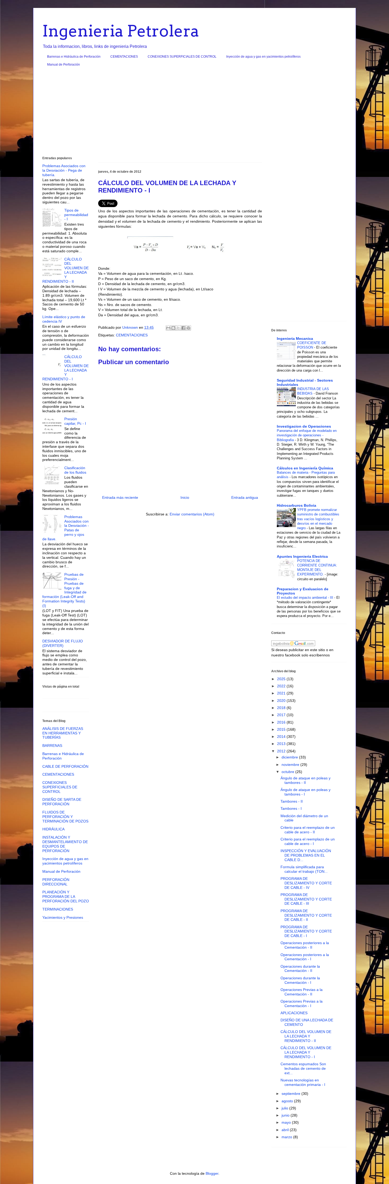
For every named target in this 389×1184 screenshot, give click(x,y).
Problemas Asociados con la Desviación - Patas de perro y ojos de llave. (65, 528)
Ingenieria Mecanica (295, 338)
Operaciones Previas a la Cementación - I (302, 1003)
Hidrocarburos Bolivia (296, 505)
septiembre (291, 1093)
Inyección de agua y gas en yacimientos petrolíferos (263, 56)
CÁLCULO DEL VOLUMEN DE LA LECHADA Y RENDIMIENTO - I (65, 368)
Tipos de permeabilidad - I (76, 214)
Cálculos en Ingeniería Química (305, 468)
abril (286, 1130)
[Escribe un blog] (173, 328)
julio (285, 1108)
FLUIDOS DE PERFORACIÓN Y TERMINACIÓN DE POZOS (65, 816)
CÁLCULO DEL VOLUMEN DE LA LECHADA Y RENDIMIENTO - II (65, 270)
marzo (287, 1137)
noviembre (291, 764)
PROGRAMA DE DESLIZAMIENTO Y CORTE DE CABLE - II (306, 915)
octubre (288, 772)
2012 (282, 751)
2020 (282, 700)
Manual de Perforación (63, 64)
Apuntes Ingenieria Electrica (302, 556)
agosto (288, 1101)
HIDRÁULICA (53, 829)
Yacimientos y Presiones (62, 917)
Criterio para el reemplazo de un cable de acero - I (308, 841)
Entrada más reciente (120, 497)
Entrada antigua (244, 497)
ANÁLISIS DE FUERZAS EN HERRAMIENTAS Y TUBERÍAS (62, 733)
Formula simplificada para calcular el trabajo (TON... (304, 869)
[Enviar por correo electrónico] (168, 328)
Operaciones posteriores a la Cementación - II (305, 945)
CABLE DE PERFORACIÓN (65, 766)
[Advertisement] (194, 113)
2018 (282, 708)
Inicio (184, 497)
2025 (282, 679)
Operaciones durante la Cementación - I (300, 980)
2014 (282, 736)
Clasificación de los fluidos (75, 470)
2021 (282, 693)
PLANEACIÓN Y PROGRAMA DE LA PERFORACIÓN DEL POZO (65, 896)
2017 (282, 715)
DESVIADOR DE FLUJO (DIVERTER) (62, 643)
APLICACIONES (294, 1013)
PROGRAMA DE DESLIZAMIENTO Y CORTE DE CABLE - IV (306, 883)
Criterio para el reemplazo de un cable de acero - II (308, 829)
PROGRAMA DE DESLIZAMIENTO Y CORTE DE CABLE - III (306, 899)
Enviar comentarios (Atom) (192, 514)
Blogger (212, 1173)
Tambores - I (291, 808)
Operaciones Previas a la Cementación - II (302, 992)
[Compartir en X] (178, 328)
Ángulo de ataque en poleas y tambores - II (306, 780)
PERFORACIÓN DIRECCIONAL (55, 881)
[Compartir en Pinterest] (188, 328)
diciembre (290, 757)
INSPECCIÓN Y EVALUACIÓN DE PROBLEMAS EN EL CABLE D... (306, 855)
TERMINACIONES (57, 909)
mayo (287, 1122)
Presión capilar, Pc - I (75, 421)
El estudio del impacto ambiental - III (305, 598)
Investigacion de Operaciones (304, 426)
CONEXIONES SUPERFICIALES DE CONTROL (182, 56)
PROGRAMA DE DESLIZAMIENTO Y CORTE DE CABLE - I (306, 931)
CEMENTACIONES (124, 56)
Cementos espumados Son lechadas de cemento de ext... (303, 1068)
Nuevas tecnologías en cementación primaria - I (303, 1082)
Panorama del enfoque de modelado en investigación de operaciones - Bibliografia (307, 435)
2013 (282, 744)
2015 (282, 729)
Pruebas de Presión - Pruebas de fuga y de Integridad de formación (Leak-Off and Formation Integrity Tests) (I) (64, 590)
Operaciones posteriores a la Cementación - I (305, 957)
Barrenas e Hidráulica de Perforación (74, 56)
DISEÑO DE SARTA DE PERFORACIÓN (61, 801)
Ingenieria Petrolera (120, 30)
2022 (282, 686)
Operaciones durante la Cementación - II (300, 968)
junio (286, 1115)
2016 (282, 722)
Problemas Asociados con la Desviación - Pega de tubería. (63, 170)
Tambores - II (292, 801)
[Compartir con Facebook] (183, 328)
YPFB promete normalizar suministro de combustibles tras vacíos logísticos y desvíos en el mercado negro (318, 519)
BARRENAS (52, 745)
